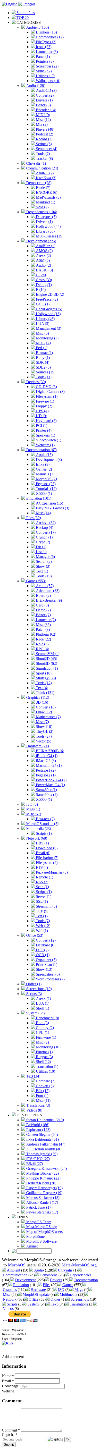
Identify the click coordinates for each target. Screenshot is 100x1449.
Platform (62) (45, 634)
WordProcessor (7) (50, 979)
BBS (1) (42, 843)
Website (8, 1391)
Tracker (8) (44, 158)
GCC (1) (42, 304)
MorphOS (16, 1265)
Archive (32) (45, 523)
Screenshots (80, 1299)
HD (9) (41, 416)
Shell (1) (42, 1008)
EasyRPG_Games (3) (52, 508)
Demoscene (49, 1275)
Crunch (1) (44, 537)
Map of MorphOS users (44, 1232)
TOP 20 (22, 18)
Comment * (11, 1430)
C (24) (40, 275)
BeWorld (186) (37, 1125)
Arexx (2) (43, 255)
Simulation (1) (46, 668)
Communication (15, 1275)
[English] (9, 4)
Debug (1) (43, 285)
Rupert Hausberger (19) (44, 1188)
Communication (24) (41, 168)
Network (10, 1299)
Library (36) (45, 231)
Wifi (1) (41, 930)
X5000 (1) (43, 493)
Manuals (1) (44, 474)
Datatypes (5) (46, 217)
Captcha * (9, 1434)
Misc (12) (43, 120)
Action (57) (44, 586)
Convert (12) (45, 940)
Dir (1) (40, 547)
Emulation (21, 1285)
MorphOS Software (41, 1241)
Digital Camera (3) (50, 391)
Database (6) (45, 945)
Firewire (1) (44, 401)
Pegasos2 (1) (45, 775)
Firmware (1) (45, 1037)
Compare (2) (45, 1081)
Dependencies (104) (41, 212)
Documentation (86, 1280)
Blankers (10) (46, 32)
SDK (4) (42, 362)
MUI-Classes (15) (49, 236)
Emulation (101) (38, 498)
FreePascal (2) (46, 299)
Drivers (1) (44, 100)
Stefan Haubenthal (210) (44, 1120)
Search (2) (43, 561)
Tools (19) (43, 576)
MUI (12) (43, 343)
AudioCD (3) (46, 90)
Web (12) (42, 926)
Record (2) (43, 139)
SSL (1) (41, 901)
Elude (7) (42, 187)
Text (54, 1304)
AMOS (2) (44, 251)
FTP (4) (41, 867)
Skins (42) (43, 71)
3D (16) (41, 702)
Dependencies (80, 1275)
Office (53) (34, 935)
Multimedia (68, 1294)
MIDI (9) (42, 115)
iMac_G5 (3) (45, 760)
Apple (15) (44, 455)
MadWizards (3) (48, 197)
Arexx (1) (43, 998)
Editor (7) (43, 615)
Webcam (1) (45, 445)
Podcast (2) (44, 134)
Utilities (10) (45, 1071)
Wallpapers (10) (47, 81)
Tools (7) (42, 154)
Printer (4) (43, 430)
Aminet (31, 1246)
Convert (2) (44, 95)
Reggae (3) (44, 1057)
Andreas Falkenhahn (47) (45, 1144)
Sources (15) (45, 372)
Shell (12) (43, 1062)
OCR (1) (42, 955)
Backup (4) (44, 527)
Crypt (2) (42, 542)
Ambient (13, 1270)
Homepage (10, 1386)
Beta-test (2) (45, 819)
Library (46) (45, 319)
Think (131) (44, 693)
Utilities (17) (45, 76)
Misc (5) (42, 333)
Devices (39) (35, 382)
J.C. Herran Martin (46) (43, 1149)
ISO (61, 1290)
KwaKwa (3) (45, 178)
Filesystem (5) (46, 862)
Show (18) (43, 726)
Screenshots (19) (38, 989)
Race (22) (43, 639)
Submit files (25, 13)
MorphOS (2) (46, 479)
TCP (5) (41, 911)
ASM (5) (42, 260)
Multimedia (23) (38, 828)
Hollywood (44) (48, 226)
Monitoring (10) (47, 1047)
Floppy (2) (43, 406)
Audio (39, 1270)
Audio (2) (43, 265)
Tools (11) (43, 377)
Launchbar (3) (46, 52)
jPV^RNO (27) (37, 1159)
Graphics (10, 1290)
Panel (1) (42, 56)
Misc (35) (43, 625)
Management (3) (48, 328)
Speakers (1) (45, 435)
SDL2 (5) (43, 367)
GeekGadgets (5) (48, 309)
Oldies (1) (33, 984)
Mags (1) (32, 809)
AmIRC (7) (44, 173)
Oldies (55, 1299)
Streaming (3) (46, 906)
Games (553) (35, 581)
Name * (8, 1376)
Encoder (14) (45, 110)
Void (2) (42, 207)
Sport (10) (43, 673)
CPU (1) (42, 1032)
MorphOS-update (36, 1294)
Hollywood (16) (48, 314)
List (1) (41, 552)
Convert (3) (44, 1086)
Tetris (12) (43, 683)
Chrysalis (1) (35, 163)
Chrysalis (65, 1270)
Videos (8, 1308)
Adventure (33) (47, 591)
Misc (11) (42, 1100)
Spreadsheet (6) (47, 974)
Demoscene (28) (38, 183)
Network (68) (36, 838)
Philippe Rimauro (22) (42, 1178)
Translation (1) (46, 1066)
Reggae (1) (44, 353)
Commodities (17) (49, 37)
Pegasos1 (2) (45, 770)
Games (67, 1285)
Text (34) (32, 1076)
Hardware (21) (37, 746)
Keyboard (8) (46, 421)
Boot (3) (42, 1023)
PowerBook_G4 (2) (51, 780)
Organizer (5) (46, 960)
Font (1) (41, 1096)
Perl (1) (41, 348)
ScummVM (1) (47, 654)
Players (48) (44, 129)
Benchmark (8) (47, 1018)
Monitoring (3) (46, 338)
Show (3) (42, 566)
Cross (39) (43, 280)
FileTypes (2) (45, 42)
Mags (79, 1290)
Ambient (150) (37, 27)
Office (33, 1299)
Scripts (12, 1304)
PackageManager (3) (51, 872)
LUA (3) (42, 323)
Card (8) (42, 605)
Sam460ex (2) (46, 794)
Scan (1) (42, 887)
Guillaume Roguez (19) (43, 1193)
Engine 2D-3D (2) (49, 294)
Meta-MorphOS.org (41, 1227)
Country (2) (44, 1028)
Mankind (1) (45, 202)
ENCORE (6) (46, 192)
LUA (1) (42, 1003)
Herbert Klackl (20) (40, 1183)
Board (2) (43, 595)
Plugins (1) (44, 1052)
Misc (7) (42, 722)
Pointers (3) (44, 61)
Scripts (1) (43, 833)
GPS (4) (42, 411)
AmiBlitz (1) (45, 246)
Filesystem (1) (46, 396)
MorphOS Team (38, 1222)
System (33, 1304)
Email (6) (42, 853)
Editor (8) (43, 105)
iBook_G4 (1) (46, 756)
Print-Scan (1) (46, 964)
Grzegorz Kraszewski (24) (46, 1168)
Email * (8, 1381)
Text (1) (41, 571)
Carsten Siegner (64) (41, 1134)
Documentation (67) (41, 450)
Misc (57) (33, 814)
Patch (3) (42, 629)
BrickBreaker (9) (48, 600)
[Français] (26, 4)
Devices (56, 1280)
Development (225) (40, 241)
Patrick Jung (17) (38, 1207)
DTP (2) (42, 950)
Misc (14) (43, 513)
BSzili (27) (34, 1164)
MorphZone (35, 1236)
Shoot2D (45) (46, 659)
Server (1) (43, 896)
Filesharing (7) (46, 858)
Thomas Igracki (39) (41, 1154)
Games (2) (43, 469)
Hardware (38, 1290)
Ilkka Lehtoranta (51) (42, 1139)
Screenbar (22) (46, 66)
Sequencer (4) (46, 149)
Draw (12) (43, 712)
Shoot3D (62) (46, 663)
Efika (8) (42, 464)
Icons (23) (43, 47)
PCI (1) (41, 425)
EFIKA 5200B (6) (49, 751)
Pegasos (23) (45, 484)
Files (46, 1285)
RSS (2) (41, 882)
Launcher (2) (45, 620)
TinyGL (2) (44, 731)
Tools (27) (43, 736)
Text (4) (41, 688)
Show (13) (43, 969)
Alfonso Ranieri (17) (41, 1202)
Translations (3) (37, 1105)
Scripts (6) (43, 144)
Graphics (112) (37, 697)
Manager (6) (45, 557)
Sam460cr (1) (46, 790)
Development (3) (48, 459)
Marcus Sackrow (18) (42, 1198)
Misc (6, 1294)
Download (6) (46, 848)
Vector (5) (43, 741)
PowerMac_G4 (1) (50, 785)
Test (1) (41, 916)
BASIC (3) (44, 270)
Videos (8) (33, 1110)
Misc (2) (42, 1042)
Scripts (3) (33, 994)
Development (25, 1280)
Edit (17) (42, 1091)
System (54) (35, 1013)
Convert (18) (45, 707)
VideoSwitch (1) (48, 440)
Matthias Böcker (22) (42, 1173)
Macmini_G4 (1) (48, 765)
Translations (79, 1304)
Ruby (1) (42, 357)
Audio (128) (35, 86)
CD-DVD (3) (46, 387)
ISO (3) (31, 804)
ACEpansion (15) (49, 503)
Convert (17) (45, 532)
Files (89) (33, 518)
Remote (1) (44, 877)
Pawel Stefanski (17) (41, 1212)
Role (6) (42, 644)
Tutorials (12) (46, 489)
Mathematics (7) (48, 717)
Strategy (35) (45, 678)
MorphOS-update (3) (41, 824)
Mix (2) (41, 124)
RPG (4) (42, 649)
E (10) (40, 289)
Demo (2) (43, 610)
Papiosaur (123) (37, 1130)
